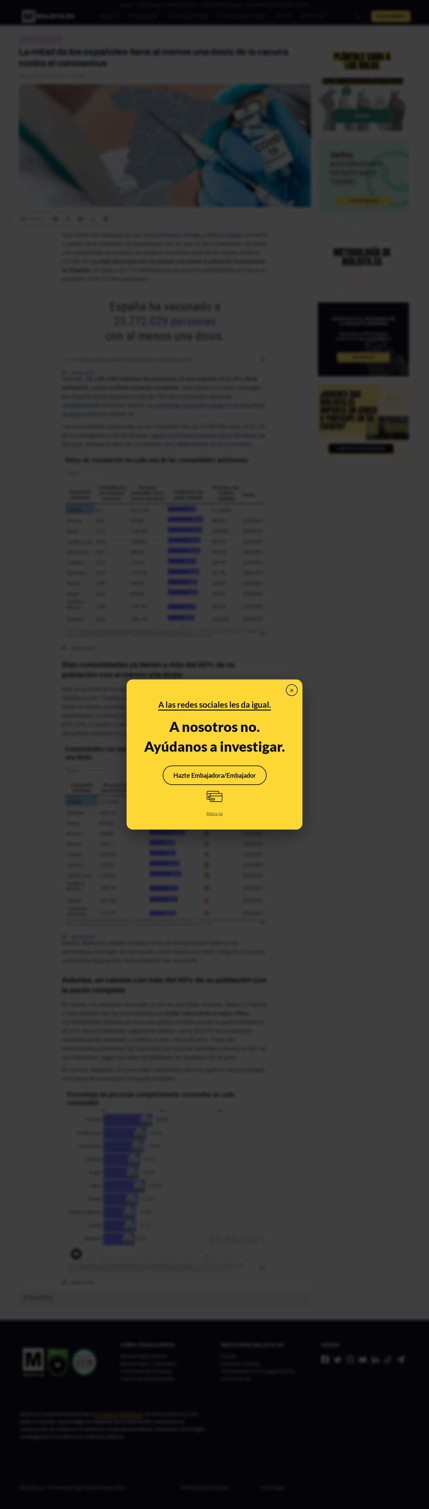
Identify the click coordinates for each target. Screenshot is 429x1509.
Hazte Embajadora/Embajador (214, 775)
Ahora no (214, 813)
